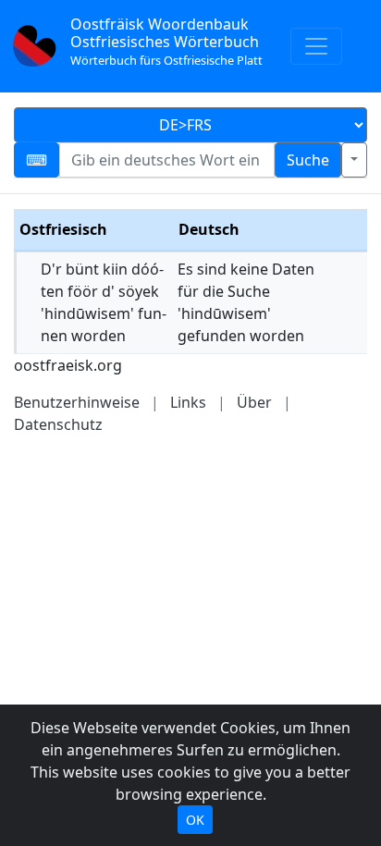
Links (188, 402)
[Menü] (316, 46)
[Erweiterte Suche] (354, 160)
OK (195, 819)
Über (254, 402)
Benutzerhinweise (77, 402)
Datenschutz (58, 424)
